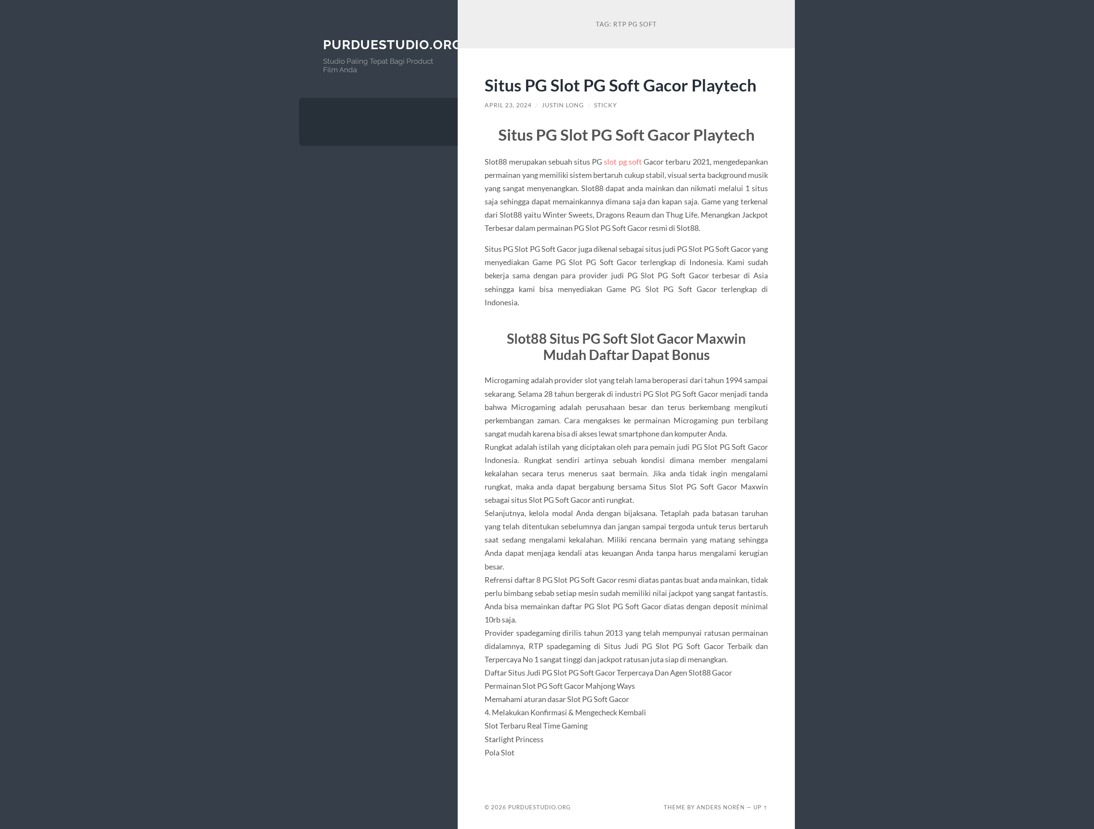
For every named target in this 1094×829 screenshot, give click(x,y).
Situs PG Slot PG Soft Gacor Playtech (620, 85)
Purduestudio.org (392, 44)
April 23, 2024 (508, 105)
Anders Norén (721, 807)
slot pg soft (622, 161)
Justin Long (563, 105)
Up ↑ (760, 807)
